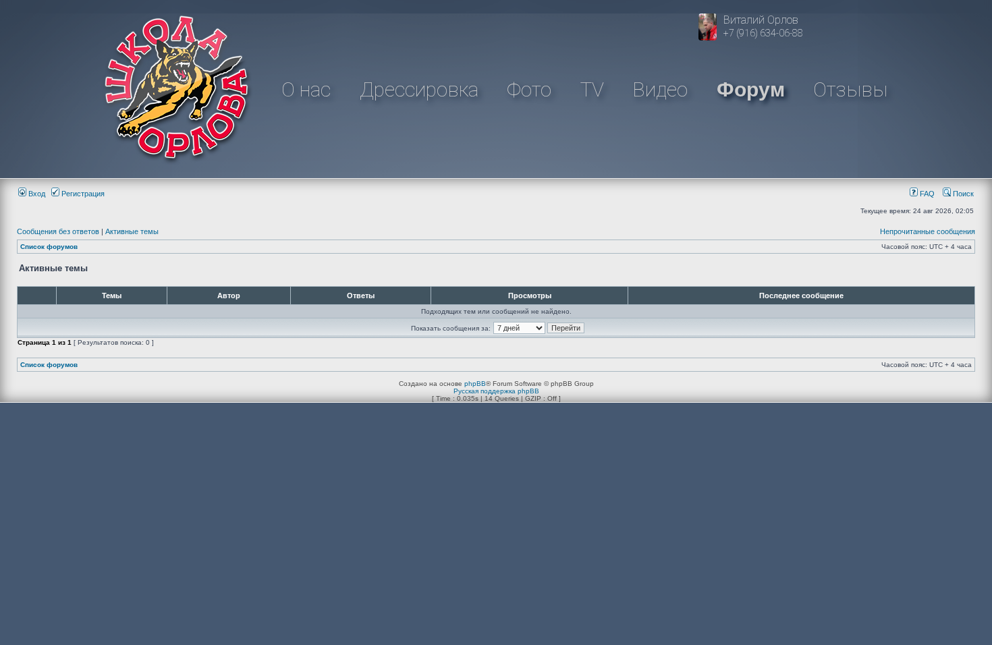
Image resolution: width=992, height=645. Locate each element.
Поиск (962, 194)
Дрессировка (419, 89)
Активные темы (132, 231)
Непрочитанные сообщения (927, 231)
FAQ (926, 194)
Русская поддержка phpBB (496, 391)
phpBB (475, 383)
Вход (35, 194)
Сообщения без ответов (58, 231)
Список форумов (49, 246)
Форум (751, 89)
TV (592, 89)
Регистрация (82, 194)
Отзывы (850, 89)
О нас (306, 89)
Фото (529, 89)
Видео (660, 89)
